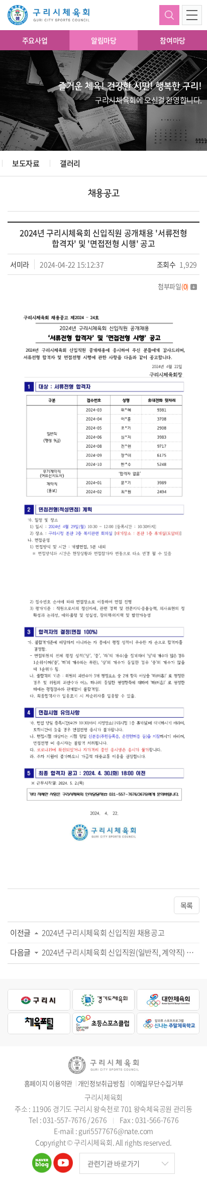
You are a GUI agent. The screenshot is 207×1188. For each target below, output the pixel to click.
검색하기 (169, 15)
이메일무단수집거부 (156, 1083)
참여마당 (172, 40)
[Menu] (192, 15)
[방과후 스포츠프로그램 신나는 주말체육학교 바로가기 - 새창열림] (168, 1023)
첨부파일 (173, 286)
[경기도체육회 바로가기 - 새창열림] (103, 1000)
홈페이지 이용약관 (48, 1083)
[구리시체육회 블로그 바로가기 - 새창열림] (42, 1158)
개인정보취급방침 (101, 1083)
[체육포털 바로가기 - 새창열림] (39, 1023)
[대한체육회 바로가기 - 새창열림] (168, 1000)
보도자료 (26, 163)
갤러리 (70, 163)
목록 (186, 905)
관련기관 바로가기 (113, 1163)
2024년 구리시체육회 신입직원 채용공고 (103, 932)
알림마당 (104, 40)
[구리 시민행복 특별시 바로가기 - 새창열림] (39, 1000)
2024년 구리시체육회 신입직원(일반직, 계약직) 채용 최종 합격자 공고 (120, 952)
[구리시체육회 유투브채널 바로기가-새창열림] (63, 1158)
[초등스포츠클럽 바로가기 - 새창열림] (103, 1023)
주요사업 (35, 40)
